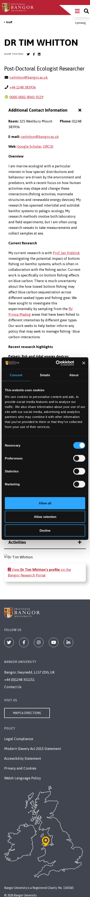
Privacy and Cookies (20, 768)
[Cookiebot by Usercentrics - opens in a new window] (56, 363)
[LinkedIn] (68, 642)
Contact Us (12, 687)
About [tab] (73, 375)
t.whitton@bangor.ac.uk (28, 77)
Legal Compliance (18, 739)
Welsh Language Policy (22, 778)
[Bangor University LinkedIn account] (39, 54)
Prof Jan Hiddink (66, 253)
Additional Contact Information (37, 110)
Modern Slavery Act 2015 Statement (32, 749)
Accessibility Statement (22, 758)
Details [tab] (45, 375)
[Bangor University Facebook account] (33, 54)
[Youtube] (53, 642)
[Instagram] (39, 642)
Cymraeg (80, 22)
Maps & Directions (27, 713)
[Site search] (86, 11)
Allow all (45, 503)
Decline (45, 530)
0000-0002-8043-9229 (26, 97)
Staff (9, 22)
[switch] (79, 458)
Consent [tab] (16, 375)
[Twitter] (9, 642)
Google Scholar (29, 146)
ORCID (48, 146)
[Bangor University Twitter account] (28, 54)
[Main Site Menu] (77, 11)
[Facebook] (24, 642)
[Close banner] (83, 363)
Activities (17, 542)
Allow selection (45, 517)
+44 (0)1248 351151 (19, 679)
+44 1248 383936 (22, 87)
